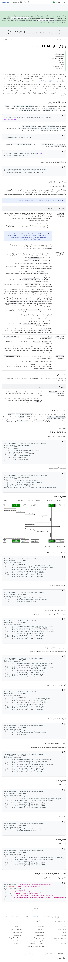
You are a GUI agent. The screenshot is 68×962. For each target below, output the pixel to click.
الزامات (64, 932)
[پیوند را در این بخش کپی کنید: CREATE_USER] (52, 781)
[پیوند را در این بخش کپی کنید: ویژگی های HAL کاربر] (46, 182)
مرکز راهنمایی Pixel (17, 932)
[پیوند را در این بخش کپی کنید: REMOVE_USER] (51, 840)
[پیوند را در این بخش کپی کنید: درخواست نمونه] (54, 785)
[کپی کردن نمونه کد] (65, 115)
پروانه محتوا (35, 916)
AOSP (64, 40)
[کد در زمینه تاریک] (63, 115)
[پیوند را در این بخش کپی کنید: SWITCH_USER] (52, 497)
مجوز (42, 953)
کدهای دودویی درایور (61, 943)
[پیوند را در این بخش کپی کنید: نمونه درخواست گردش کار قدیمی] (44, 685)
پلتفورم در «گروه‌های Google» (36, 941)
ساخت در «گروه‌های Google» (37, 943)
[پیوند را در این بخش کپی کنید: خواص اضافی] (55, 375)
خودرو (54, 40)
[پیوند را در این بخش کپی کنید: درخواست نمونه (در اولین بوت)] (45, 436)
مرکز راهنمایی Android (16, 929)
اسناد (59, 40)
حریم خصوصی (35, 953)
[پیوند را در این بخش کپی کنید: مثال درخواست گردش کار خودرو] (44, 719)
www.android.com (16, 935)
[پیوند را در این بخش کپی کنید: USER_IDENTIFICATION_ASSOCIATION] (32, 874)
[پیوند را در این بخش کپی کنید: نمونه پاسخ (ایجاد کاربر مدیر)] (46, 468)
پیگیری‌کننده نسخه (18, 943)
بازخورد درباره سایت (25, 953)
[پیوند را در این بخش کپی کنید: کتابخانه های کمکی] (49, 411)
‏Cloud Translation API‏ (42, 33)
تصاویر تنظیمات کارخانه (60, 941)
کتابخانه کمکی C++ (9, 419)
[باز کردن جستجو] (29, 2)
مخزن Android (62, 929)
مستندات (64, 7)
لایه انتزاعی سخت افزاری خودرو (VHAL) (50, 81)
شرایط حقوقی (48, 953)
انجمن (55, 953)
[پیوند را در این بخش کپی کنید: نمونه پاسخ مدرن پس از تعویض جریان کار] (40, 610)
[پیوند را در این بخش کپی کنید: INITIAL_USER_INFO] (48, 432)
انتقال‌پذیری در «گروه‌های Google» (35, 946)
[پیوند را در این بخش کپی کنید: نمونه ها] (57, 428)
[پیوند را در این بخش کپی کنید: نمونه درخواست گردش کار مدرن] (45, 552)
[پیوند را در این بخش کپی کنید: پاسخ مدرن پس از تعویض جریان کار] (43, 648)
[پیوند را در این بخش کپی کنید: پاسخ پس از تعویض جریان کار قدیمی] (42, 744)
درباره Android (62, 953)
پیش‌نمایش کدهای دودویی (60, 938)
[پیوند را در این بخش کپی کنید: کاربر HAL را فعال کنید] (45, 102)
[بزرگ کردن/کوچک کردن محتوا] (58, 52)
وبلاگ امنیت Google (39, 938)
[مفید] (6, 39)
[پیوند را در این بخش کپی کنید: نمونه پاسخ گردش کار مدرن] (48, 586)
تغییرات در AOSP (49, 22)
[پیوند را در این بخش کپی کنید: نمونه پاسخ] (57, 817)
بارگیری (64, 935)
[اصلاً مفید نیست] (3, 39)
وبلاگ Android (40, 935)
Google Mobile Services (15, 938)
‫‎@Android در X (40, 929)
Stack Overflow (17, 941)
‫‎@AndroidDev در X (39, 932)
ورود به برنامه (5, 2)
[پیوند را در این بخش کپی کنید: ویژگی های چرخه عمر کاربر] (46, 186)
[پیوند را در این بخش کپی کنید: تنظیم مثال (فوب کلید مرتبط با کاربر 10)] (39, 878)
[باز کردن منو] (64, 2)
